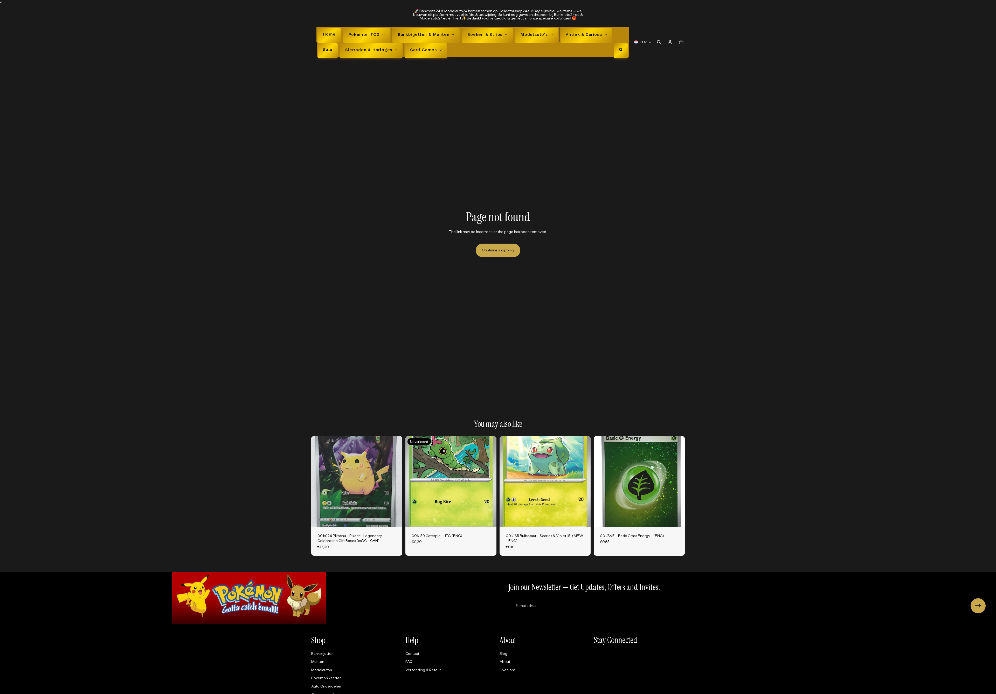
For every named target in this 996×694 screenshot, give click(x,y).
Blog (503, 653)
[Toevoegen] (394, 519)
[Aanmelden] (978, 605)
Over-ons (507, 669)
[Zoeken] (659, 42)
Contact (412, 653)
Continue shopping (498, 250)
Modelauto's (321, 669)
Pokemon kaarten (326, 678)
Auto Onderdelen (326, 686)
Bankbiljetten (322, 653)
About (505, 661)
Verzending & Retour (423, 669)
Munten (317, 661)
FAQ (408, 661)
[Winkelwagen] (681, 42)
